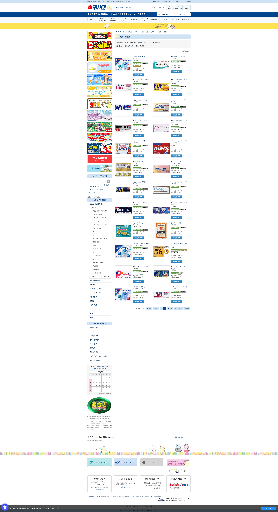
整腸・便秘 (96, 242)
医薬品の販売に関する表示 (141, 496)
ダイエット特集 (95, 360)
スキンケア (93, 344)
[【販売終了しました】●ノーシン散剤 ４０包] (123, 294)
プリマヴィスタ (93, 189)
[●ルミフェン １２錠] (123, 148)
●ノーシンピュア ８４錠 (140, 266)
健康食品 (134, 20)
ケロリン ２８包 (176, 223)
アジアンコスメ (95, 327)
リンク (57, 508)
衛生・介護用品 (113, 20)
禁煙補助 (95, 266)
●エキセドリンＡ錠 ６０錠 (179, 182)
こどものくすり (97, 249)
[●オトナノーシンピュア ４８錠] (161, 128)
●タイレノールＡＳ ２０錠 (179, 141)
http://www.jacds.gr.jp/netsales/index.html (97, 431)
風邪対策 (92, 348)
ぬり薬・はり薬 (96, 273)
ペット (92, 309)
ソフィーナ (92, 192)
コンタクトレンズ (123, 20)
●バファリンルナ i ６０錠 (141, 79)
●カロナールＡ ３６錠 (178, 56)
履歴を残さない (179, 437)
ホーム (93, 20)
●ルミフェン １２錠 (139, 141)
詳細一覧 (157, 42)
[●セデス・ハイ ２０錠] (123, 128)
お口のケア (154, 20)
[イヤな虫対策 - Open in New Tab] (99, 103)
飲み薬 (94, 207)
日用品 (165, 20)
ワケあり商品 (94, 336)
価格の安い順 (129, 46)
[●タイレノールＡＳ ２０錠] (161, 148)
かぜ (94, 235)
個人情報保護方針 (104, 496)
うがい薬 (96, 221)
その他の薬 (96, 269)
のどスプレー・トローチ (101, 224)
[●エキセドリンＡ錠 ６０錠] (161, 189)
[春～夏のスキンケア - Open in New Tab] (99, 91)
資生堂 (101, 189)
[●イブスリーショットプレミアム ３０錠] (161, 87)
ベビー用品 (175, 20)
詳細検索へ (107, 185)
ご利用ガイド (100, 484)
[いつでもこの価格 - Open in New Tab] (99, 45)
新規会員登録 (100, 489)
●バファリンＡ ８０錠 (140, 202)
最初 (149, 308)
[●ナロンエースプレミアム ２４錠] (123, 169)
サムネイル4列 (145, 42)
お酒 (91, 317)
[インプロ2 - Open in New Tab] (99, 68)
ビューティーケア (144, 20)
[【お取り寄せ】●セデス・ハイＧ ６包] (161, 251)
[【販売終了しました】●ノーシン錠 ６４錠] (123, 251)
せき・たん (96, 231)
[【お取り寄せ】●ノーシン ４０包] (123, 64)
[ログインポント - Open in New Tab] (99, 137)
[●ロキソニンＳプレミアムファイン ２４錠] (161, 169)
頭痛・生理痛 (98, 214)
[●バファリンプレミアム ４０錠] (161, 210)
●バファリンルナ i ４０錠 (179, 287)
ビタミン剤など (97, 255)
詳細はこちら (126, 487)
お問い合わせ (157, 496)
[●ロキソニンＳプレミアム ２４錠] (161, 107)
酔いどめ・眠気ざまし (99, 262)
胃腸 (94, 245)
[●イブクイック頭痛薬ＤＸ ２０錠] (123, 189)
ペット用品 (185, 20)
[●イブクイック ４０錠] (123, 107)
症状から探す (94, 352)
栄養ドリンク (97, 259)
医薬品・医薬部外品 (103, 20)
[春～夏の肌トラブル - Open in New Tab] (99, 79)
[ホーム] (116, 32)
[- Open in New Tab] (99, 115)
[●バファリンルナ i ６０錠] (123, 87)
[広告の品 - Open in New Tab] (99, 35)
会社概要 (92, 496)
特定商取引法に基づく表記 (121, 496)
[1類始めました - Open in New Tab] (99, 148)
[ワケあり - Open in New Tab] (99, 159)
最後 (187, 308)
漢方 (94, 252)
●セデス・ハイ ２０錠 (140, 120)
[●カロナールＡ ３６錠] (161, 64)
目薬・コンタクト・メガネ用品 (101, 276)
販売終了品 (97, 228)
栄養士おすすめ (95, 340)
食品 (91, 313)
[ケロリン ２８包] (161, 230)
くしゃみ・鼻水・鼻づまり (101, 238)
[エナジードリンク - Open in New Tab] (99, 127)
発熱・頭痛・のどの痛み (100, 211)
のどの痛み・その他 (100, 218)
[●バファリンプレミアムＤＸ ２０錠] (161, 274)
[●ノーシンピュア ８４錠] (123, 274)
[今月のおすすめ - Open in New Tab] (99, 56)
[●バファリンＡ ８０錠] (123, 210)
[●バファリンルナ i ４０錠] (161, 294)
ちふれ (92, 331)
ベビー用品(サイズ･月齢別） (99, 356)
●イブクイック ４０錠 (140, 100)
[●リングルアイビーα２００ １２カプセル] (123, 230)
